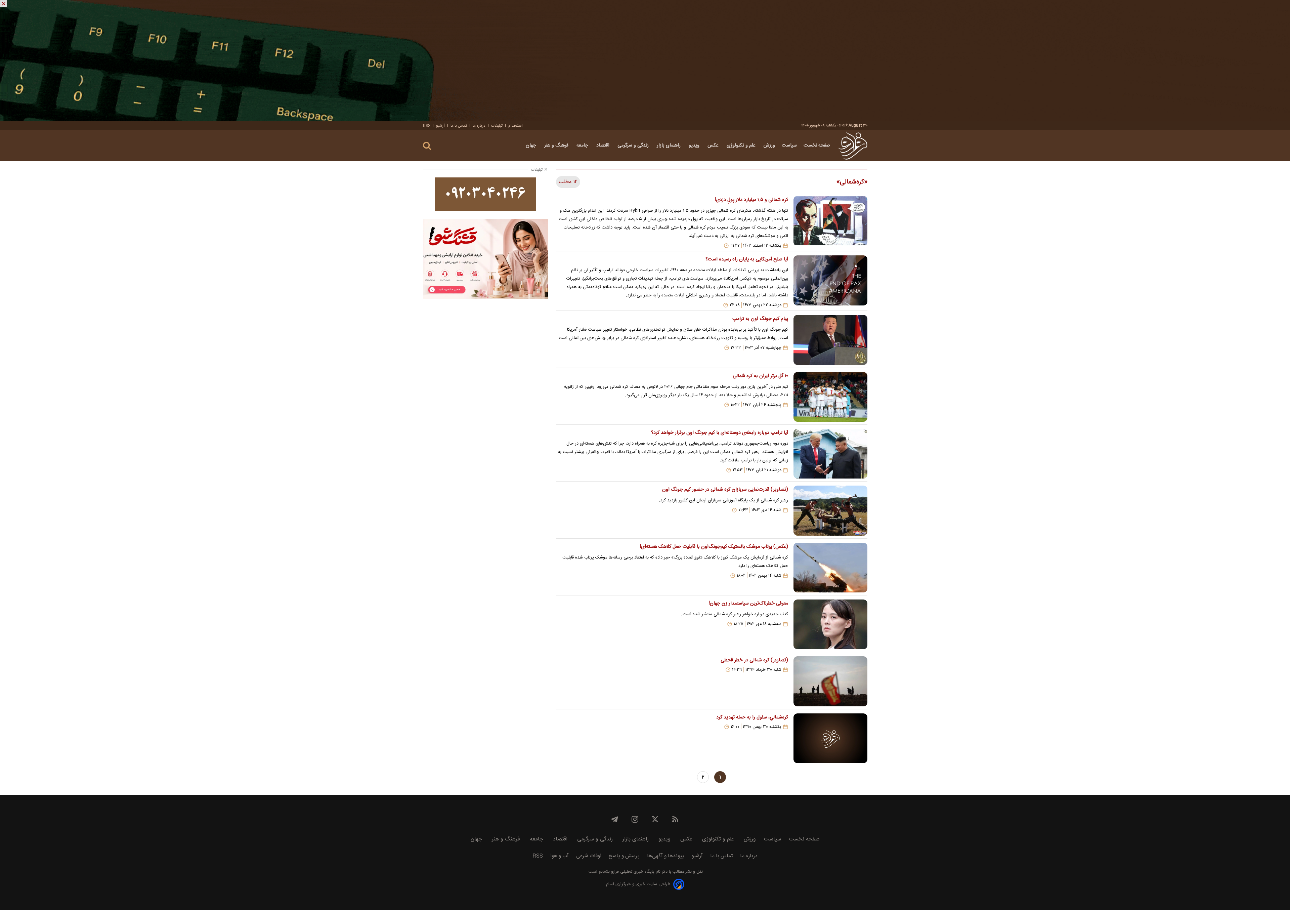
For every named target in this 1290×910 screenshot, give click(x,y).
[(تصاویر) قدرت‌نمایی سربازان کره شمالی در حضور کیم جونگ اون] (830, 510)
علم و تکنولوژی (742, 145)
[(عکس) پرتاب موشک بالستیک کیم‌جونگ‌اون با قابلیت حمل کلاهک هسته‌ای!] (830, 567)
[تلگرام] (615, 819)
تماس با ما (458, 125)
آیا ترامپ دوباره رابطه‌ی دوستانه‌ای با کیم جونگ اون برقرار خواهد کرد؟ (719, 433)
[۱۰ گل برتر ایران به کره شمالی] (830, 397)
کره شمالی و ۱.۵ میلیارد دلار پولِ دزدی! (751, 200)
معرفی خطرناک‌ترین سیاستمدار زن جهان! (748, 603)
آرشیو (440, 125)
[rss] (675, 819)
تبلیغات (497, 125)
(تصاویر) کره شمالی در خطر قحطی (754, 660)
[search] (427, 146)
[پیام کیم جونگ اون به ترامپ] (830, 340)
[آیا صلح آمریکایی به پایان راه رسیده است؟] (830, 281)
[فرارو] (852, 145)
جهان (532, 145)
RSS (426, 125)
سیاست (789, 145)
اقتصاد (603, 145)
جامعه (583, 145)
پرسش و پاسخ (624, 856)
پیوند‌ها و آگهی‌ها (665, 856)
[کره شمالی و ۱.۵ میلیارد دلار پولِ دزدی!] (830, 222)
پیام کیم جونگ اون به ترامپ (760, 319)
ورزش (769, 145)
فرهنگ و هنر (557, 145)
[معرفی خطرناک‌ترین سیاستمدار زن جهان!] (830, 624)
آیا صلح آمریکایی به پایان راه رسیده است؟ (746, 259)
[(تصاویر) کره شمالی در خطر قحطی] (830, 681)
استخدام (515, 125)
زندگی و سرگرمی (633, 145)
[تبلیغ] (645, 60)
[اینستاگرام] (635, 819)
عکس (713, 145)
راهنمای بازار (669, 145)
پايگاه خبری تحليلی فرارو (632, 871)
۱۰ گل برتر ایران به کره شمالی (760, 376)
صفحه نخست (817, 145)
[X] (655, 819)
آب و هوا (559, 856)
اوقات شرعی (588, 856)
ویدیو (695, 145)
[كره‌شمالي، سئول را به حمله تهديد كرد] (830, 738)
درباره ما (479, 125)
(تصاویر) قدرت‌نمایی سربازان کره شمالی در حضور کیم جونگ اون (725, 490)
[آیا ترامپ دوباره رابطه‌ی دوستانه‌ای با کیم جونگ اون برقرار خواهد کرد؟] (830, 454)
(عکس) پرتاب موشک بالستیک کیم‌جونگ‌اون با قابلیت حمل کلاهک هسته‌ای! (714, 547)
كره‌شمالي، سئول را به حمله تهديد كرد (752, 717)
